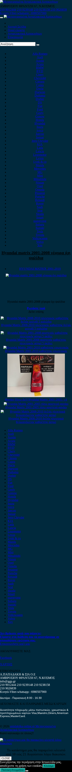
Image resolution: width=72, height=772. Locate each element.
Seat (39, 210)
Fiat (40, 106)
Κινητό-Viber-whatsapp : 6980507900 (23, 13)
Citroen (39, 81)
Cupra (40, 85)
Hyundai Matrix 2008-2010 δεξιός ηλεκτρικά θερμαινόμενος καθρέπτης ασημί (36, 420)
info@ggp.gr (8, 681)
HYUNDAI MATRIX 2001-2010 (40, 268)
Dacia (39, 88)
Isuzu (40, 127)
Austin (40, 60)
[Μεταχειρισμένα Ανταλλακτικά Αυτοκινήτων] (36, 743)
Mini (40, 175)
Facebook (6, 657)
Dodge (40, 99)
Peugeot (40, 193)
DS (40, 102)
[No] (26, 770)
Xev (39, 245)
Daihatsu (40, 95)
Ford (40, 109)
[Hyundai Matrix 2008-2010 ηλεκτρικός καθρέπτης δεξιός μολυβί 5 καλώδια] (36, 321)
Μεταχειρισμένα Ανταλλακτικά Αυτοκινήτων (28, 728)
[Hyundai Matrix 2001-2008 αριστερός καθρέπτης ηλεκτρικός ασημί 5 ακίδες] (36, 336)
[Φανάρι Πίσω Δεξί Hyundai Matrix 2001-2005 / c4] (36, 396)
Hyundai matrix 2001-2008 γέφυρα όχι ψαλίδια (36, 255)
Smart (39, 217)
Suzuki (40, 228)
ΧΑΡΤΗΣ (6, 664)
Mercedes (40, 168)
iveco (40, 130)
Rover (40, 203)
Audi (40, 57)
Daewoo (40, 92)
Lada (40, 147)
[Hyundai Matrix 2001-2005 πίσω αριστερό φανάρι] (36, 403)
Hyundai (40, 123)
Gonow (40, 116)
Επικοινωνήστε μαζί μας (15, 643)
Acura (40, 64)
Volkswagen (39, 238)
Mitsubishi (40, 179)
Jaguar (40, 137)
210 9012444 (8, 9)
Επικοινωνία (15, 37)
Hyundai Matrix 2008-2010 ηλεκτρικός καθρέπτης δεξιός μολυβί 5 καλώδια (36, 326)
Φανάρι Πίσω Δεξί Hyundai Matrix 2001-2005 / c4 (36, 399)
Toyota (40, 234)
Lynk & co (39, 161)
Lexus (40, 158)
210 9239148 (25, 9)
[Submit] (37, 44)
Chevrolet (40, 78)
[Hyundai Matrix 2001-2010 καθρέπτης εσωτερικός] (36, 347)
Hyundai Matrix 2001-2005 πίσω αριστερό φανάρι (36, 407)
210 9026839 (59, 9)
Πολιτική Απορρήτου (13, 770)
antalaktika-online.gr (23, 726)
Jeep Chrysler (40, 140)
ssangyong (39, 221)
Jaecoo (40, 133)
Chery (40, 74)
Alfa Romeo (39, 53)
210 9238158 (42, 9)
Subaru (40, 224)
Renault (40, 200)
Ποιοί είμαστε (16, 30)
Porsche (40, 196)
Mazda (40, 165)
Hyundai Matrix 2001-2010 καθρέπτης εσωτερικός (36, 351)
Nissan (40, 182)
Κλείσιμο (49, 765)
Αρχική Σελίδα (17, 26)
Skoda (40, 214)
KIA (40, 144)
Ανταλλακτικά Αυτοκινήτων (25, 33)
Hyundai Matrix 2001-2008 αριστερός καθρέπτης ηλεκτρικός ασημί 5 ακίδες (36, 341)
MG (39, 172)
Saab (40, 207)
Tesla (40, 231)
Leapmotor (39, 154)
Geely (40, 113)
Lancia (40, 151)
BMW (40, 67)
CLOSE (6, 758)
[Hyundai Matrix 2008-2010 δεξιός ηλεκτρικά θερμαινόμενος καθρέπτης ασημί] (36, 415)
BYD (39, 71)
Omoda (39, 189)
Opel (40, 186)
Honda (40, 120)
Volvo (40, 241)
